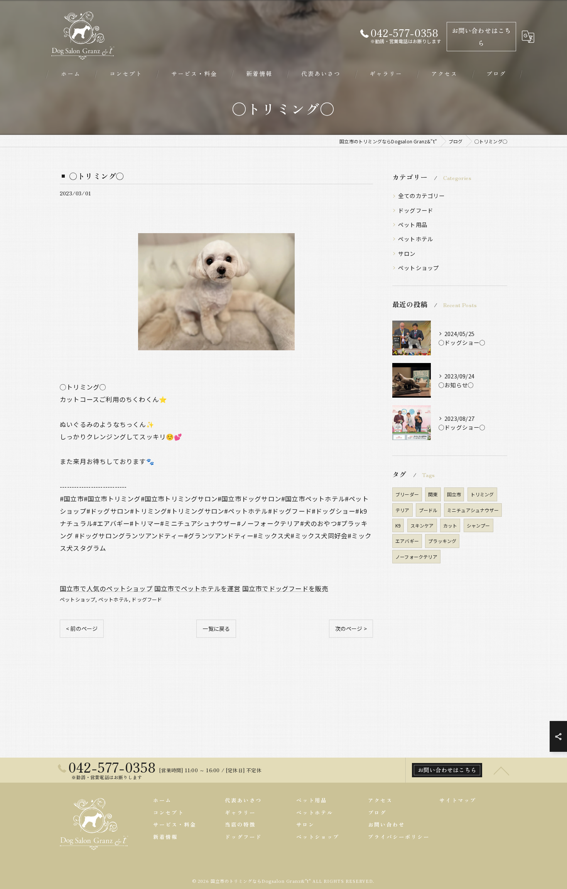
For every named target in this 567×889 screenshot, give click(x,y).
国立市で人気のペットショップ (106, 588)
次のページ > (351, 628)
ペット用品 (412, 224)
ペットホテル (113, 599)
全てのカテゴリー (421, 196)
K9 (398, 525)
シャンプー (478, 525)
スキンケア (422, 525)
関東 (432, 494)
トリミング (482, 494)
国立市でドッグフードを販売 (285, 588)
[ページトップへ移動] (501, 770)
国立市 (454, 494)
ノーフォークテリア (416, 556)
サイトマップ (457, 800)
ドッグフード (147, 599)
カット (450, 525)
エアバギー (407, 541)
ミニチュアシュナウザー (473, 510)
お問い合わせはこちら (481, 36)
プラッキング (442, 541)
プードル (428, 510)
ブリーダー (407, 494)
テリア (402, 510)
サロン (407, 253)
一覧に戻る (216, 628)
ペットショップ (77, 599)
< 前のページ (82, 628)
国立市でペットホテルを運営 (197, 588)
